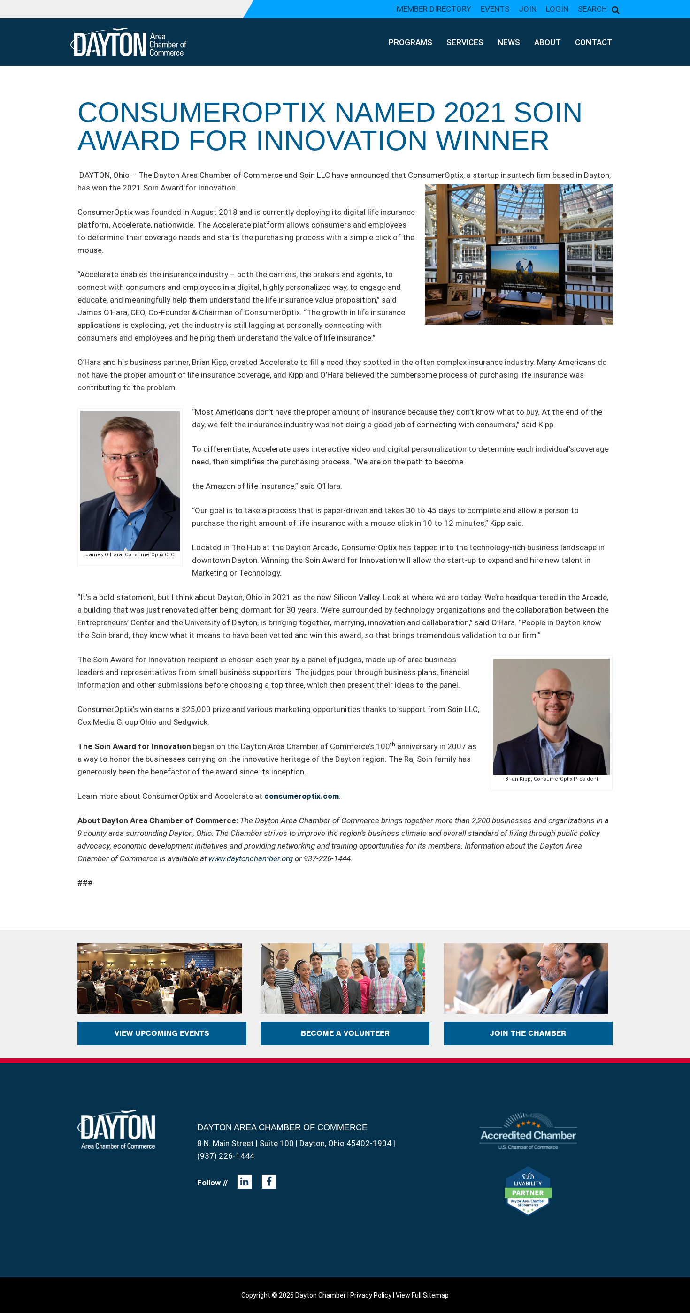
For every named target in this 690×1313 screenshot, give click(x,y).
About (547, 42)
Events (495, 9)
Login (557, 9)
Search (592, 9)
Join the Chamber (528, 1033)
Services (464, 42)
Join (528, 9)
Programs (410, 42)
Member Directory (434, 9)
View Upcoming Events (162, 1033)
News (509, 42)
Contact (594, 42)
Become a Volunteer (345, 1033)
